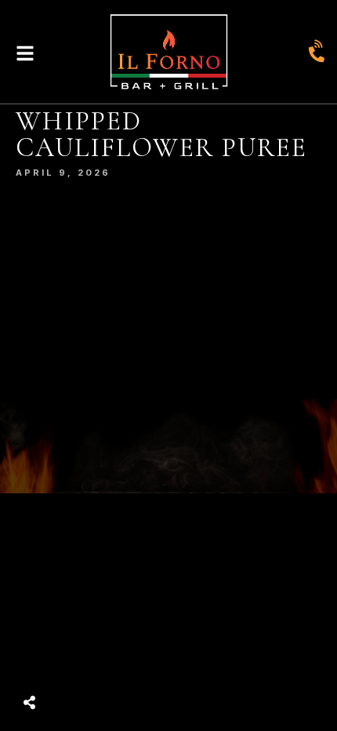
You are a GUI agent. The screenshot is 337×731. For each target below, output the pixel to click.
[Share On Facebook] (45, 662)
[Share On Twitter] (68, 662)
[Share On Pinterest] (92, 662)
